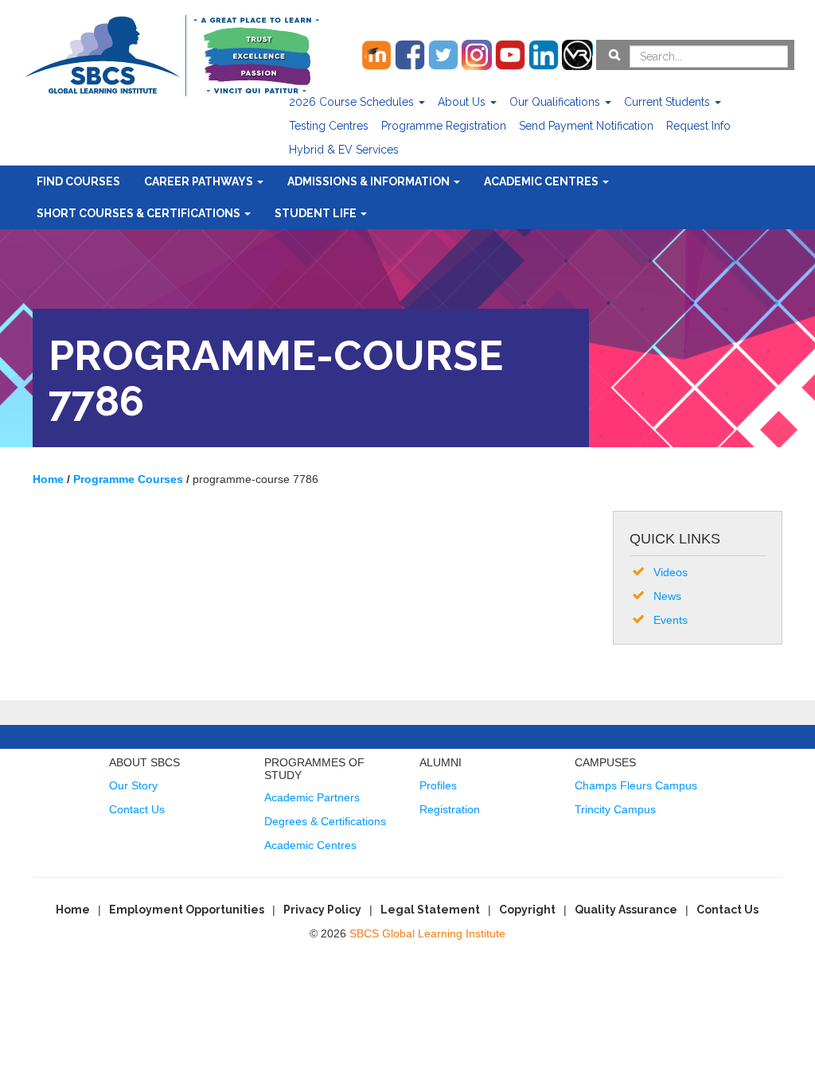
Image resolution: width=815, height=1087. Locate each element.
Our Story (133, 785)
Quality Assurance (626, 909)
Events (670, 620)
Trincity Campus (615, 809)
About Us (463, 101)
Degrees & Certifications (325, 821)
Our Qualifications (556, 101)
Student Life (317, 213)
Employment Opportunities (186, 909)
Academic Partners (312, 797)
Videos (670, 572)
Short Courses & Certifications (140, 213)
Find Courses (78, 181)
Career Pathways (199, 181)
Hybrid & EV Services (344, 149)
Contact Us (137, 809)
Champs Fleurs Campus (636, 785)
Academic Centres (542, 181)
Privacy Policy (322, 909)
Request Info (698, 125)
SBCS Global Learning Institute (427, 933)
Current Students (668, 101)
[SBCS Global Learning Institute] (172, 53)
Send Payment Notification (586, 125)
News (667, 596)
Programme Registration (443, 125)
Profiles (438, 785)
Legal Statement (430, 909)
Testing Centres (329, 125)
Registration (449, 809)
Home (73, 909)
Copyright (527, 909)
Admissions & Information (369, 181)
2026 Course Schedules (353, 101)
